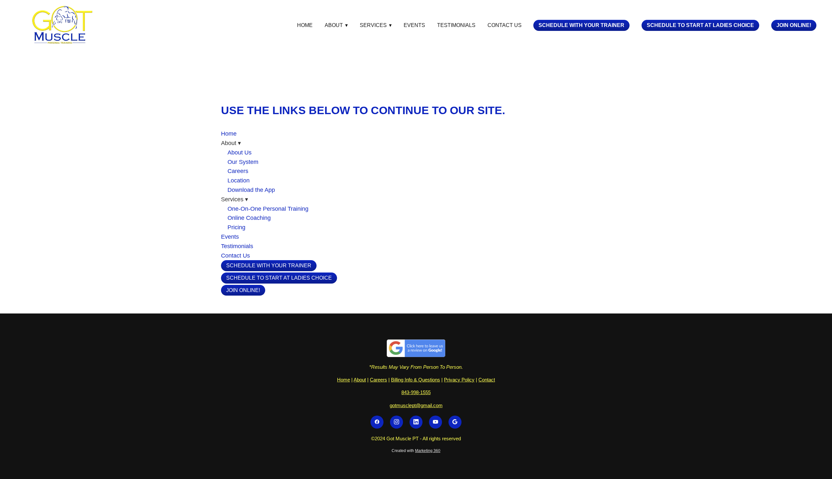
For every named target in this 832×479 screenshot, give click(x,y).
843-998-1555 (416, 392)
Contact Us (505, 25)
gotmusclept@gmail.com (416, 405)
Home (305, 25)
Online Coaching (249, 218)
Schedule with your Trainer (581, 25)
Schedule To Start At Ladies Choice (700, 25)
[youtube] (435, 422)
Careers (238, 171)
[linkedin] (416, 422)
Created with (416, 450)
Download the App (251, 190)
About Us (240, 152)
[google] (455, 422)
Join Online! (793, 25)
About (360, 379)
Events (414, 25)
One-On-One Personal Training (268, 209)
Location (239, 180)
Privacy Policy (459, 379)
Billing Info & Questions (415, 379)
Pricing (236, 227)
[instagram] (396, 422)
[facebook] (377, 422)
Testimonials (456, 25)
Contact (486, 379)
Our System (243, 162)
